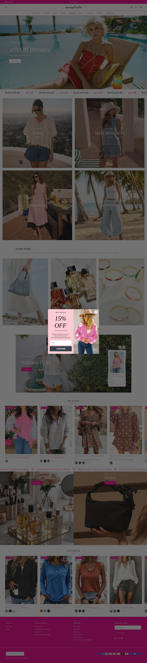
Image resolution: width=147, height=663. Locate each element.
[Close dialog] (96, 312)
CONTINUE (60, 349)
